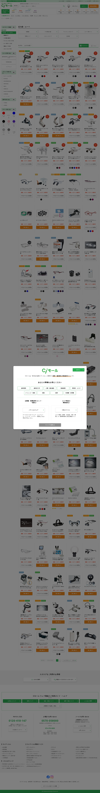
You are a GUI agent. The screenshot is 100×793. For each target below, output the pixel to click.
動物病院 (63, 388)
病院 (43, 393)
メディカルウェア (33, 410)
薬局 (56, 393)
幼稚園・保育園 (70, 393)
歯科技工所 (37, 388)
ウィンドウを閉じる (50, 424)
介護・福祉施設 (50, 388)
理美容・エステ (76, 388)
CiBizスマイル (66, 410)
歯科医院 (23, 388)
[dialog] (50, 397)
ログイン (78, 369)
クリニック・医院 (30, 393)
